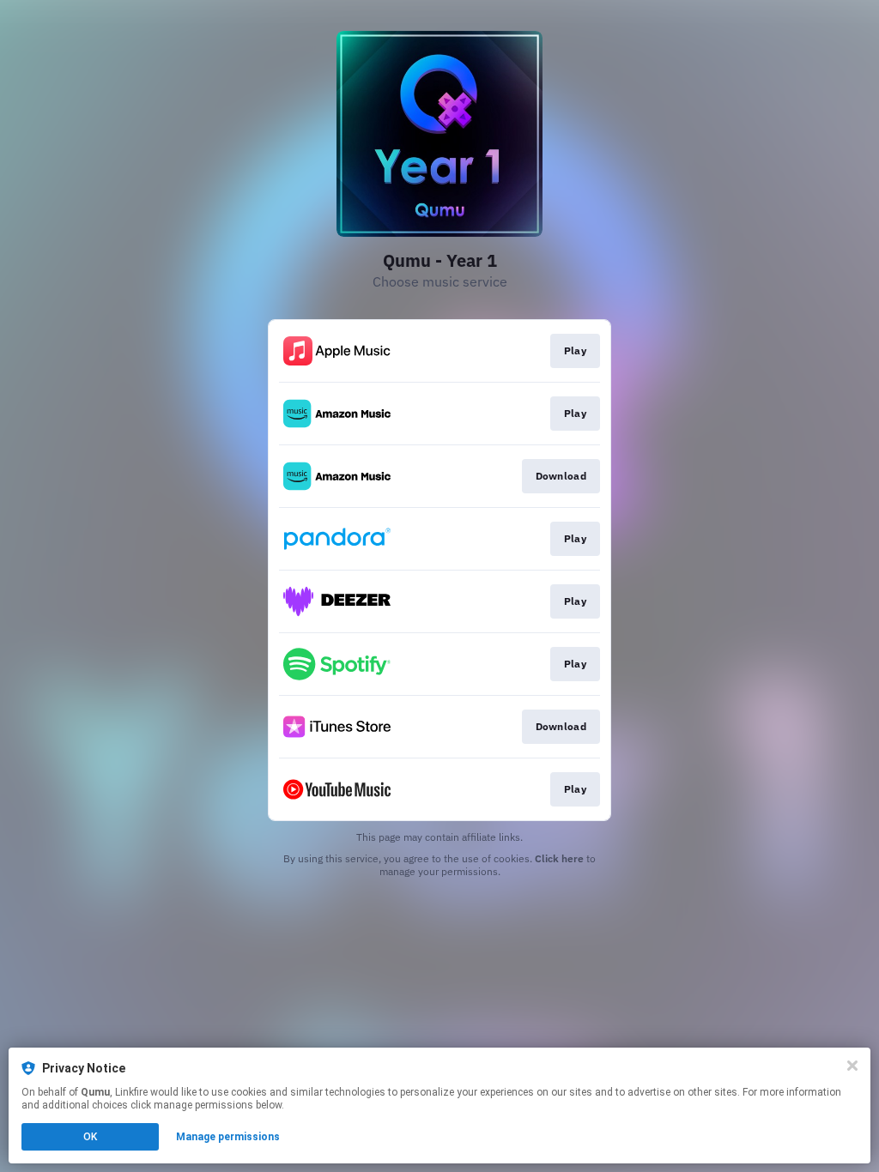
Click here (559, 858)
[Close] (852, 1065)
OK (90, 1137)
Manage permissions (228, 1137)
